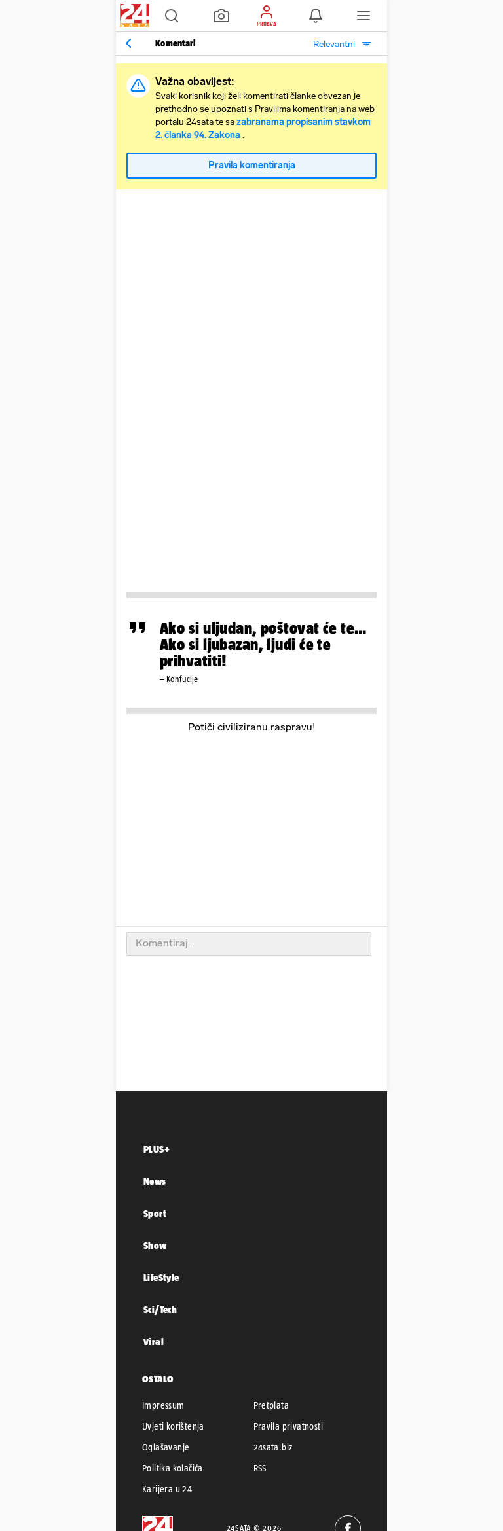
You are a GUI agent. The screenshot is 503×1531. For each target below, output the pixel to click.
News (154, 1181)
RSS (260, 1468)
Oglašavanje (165, 1447)
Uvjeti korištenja (173, 1426)
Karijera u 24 (167, 1489)
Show (155, 1245)
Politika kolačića (172, 1468)
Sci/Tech (160, 1309)
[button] (171, 16)
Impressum (163, 1405)
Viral (153, 1341)
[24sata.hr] (133, 16)
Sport (154, 1213)
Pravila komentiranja (251, 165)
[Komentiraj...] (248, 944)
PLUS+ (156, 1149)
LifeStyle (161, 1277)
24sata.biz (273, 1447)
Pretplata (271, 1405)
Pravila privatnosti (288, 1426)
